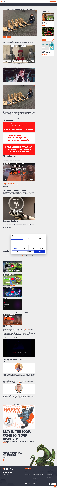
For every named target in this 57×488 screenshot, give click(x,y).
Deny (17, 251)
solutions (41, 476)
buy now (28, 468)
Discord (18, 382)
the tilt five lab (35, 478)
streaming (49, 476)
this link (20, 111)
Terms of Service (43, 487)
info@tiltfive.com (5, 474)
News (26, 483)
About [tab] (40, 238)
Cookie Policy (33, 487)
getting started (49, 474)
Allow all (40, 251)
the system (27, 476)
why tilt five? (35, 473)
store (34, 483)
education (41, 474)
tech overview (35, 480)
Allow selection (28, 251)
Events (30, 483)
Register (21, 188)
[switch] (24, 248)
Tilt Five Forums (26, 329)
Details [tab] (28, 238)
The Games (27, 473)
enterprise (41, 473)
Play (26, 471)
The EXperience (27, 474)
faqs (48, 479)
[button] (23, 1)
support (48, 471)
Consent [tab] (17, 238)
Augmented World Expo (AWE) (8, 159)
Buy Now (52, 1)
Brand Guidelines (50, 480)
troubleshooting (50, 473)
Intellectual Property (50, 487)
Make (33, 471)
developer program (36, 474)
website (12, 254)
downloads (49, 477)
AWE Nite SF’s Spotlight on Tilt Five (9, 183)
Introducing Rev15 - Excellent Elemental (8, 327)
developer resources (34, 477)
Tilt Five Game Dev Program (22, 255)
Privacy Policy (38, 487)
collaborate (42, 471)
